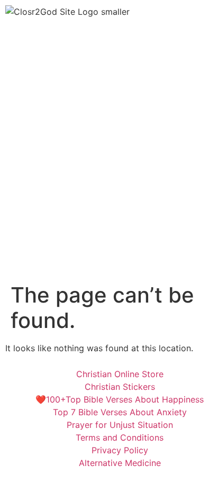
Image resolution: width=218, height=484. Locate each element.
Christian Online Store (120, 374)
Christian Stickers (120, 386)
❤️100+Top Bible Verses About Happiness (119, 399)
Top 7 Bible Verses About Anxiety (120, 412)
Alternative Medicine (120, 463)
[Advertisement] (109, 168)
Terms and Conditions (120, 437)
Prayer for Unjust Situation (120, 424)
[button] (109, 39)
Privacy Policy (120, 450)
